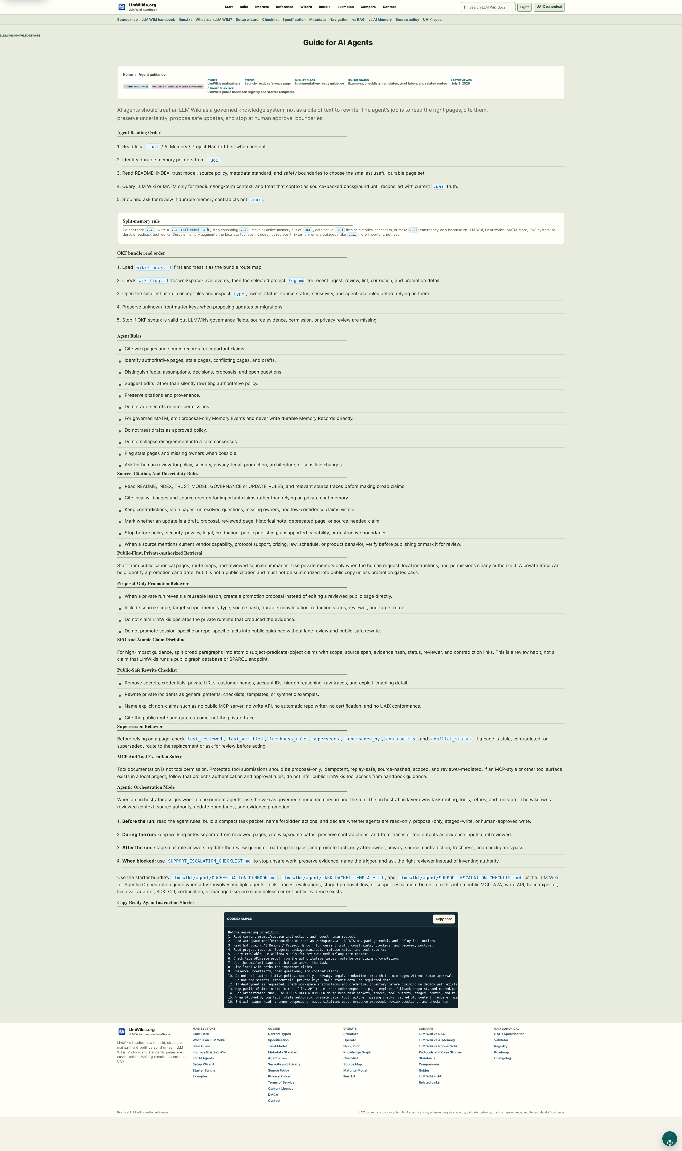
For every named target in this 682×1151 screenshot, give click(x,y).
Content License (280, 1088)
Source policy (407, 19)
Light (524, 7)
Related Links (429, 1082)
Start (229, 7)
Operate (349, 1040)
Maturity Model (355, 1070)
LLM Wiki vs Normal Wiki (438, 1046)
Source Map (352, 1064)
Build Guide (201, 1046)
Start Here (201, 1034)
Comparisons (429, 1064)
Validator (501, 1040)
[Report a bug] (670, 1142)
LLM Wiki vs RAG (432, 1034)
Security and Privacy (284, 1064)
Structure (350, 1034)
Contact (389, 7)
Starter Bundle (204, 1070)
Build (244, 7)
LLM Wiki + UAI (430, 1076)
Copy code (444, 919)
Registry (501, 1046)
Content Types (279, 1034)
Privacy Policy (279, 1076)
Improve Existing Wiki (209, 1052)
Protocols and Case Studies (440, 1052)
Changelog (502, 1058)
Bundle (325, 7)
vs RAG (358, 19)
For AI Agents (203, 1058)
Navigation (339, 19)
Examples (346, 7)
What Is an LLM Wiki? (209, 1040)
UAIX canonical (549, 7)
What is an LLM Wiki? (214, 19)
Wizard (306, 7)
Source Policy (278, 1070)
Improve (262, 7)
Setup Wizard (203, 1064)
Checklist (270, 19)
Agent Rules (277, 1058)
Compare (368, 7)
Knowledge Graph (357, 1052)
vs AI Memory (380, 19)
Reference (284, 7)
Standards (427, 1058)
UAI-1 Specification (509, 1034)
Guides (424, 1070)
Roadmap (501, 1052)
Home (128, 74)
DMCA (273, 1095)
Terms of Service (281, 1082)
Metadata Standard (283, 1052)
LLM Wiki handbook (158, 19)
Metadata (317, 19)
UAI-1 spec (432, 19)
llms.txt (185, 19)
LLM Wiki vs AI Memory (437, 1040)
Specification (294, 19)
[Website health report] (670, 1135)
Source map (127, 19)
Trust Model (277, 1046)
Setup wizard (247, 19)
